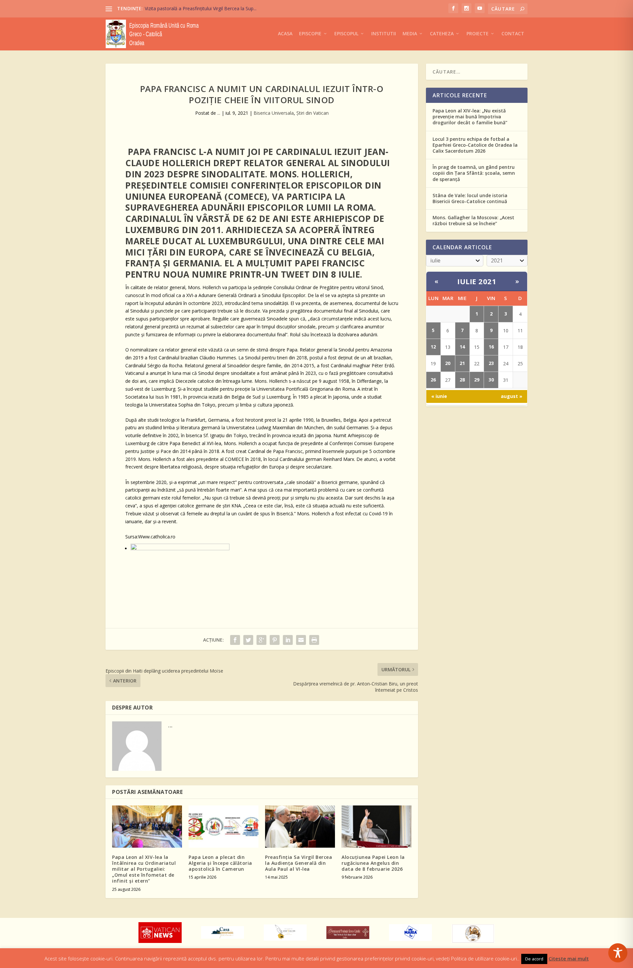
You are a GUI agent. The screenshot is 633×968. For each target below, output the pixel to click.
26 (433, 380)
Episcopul (346, 34)
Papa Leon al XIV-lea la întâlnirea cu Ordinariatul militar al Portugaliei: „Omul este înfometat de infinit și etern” (144, 869)
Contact (512, 34)
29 (476, 380)
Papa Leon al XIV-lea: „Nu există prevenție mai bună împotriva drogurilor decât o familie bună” (470, 116)
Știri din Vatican (312, 113)
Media (410, 34)
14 (462, 347)
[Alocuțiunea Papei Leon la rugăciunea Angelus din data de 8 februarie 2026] (376, 826)
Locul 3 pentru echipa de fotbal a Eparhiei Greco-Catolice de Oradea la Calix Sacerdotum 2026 (475, 145)
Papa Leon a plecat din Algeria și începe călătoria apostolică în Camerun (220, 863)
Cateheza (442, 34)
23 (491, 363)
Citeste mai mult (569, 958)
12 (433, 347)
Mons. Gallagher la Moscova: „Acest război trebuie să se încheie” (473, 220)
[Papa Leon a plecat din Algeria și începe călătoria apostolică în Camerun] (223, 826)
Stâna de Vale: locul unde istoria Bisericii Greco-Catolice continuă (470, 198)
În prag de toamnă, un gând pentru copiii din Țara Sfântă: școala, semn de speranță (474, 173)
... (218, 113)
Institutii (383, 34)
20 (447, 363)
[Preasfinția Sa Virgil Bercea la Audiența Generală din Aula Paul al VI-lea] (300, 826)
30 (491, 380)
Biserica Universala (274, 113)
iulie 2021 (476, 281)
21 (462, 363)
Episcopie (310, 34)
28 (462, 380)
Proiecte (478, 34)
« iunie (439, 396)
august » (511, 396)
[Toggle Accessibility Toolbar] (618, 953)
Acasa (285, 34)
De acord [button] (534, 959)
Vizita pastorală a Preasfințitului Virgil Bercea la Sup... (200, 8)
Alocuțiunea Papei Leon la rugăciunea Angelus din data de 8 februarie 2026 (373, 863)
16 (491, 347)
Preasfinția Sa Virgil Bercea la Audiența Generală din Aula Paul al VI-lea (298, 863)
